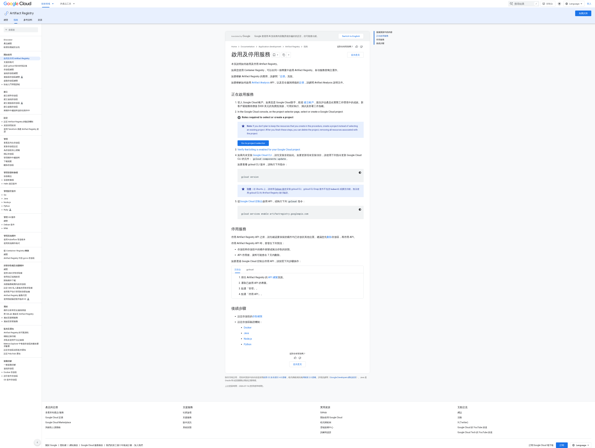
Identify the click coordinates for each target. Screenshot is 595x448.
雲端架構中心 (326, 427)
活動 (460, 417)
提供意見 (355, 54)
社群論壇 (187, 412)
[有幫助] (356, 46)
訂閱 (562, 445)
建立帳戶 (308, 102)
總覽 (6, 19)
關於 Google (51, 445)
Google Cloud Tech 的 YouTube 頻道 (475, 432)
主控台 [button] (237, 269)
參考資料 (28, 19)
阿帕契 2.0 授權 (309, 377)
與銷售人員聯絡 (53, 427)
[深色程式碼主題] (359, 172)
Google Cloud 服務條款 (92, 445)
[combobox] (523, 4)
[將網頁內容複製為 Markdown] (284, 55)
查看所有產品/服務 (54, 412)
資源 (40, 19)
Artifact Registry (22, 13)
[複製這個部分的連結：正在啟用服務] (257, 95)
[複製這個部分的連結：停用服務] (249, 229)
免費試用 (583, 13)
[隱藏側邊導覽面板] (37, 442)
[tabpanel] (297, 286)
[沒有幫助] (361, 46)
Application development (270, 46)
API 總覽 (273, 277)
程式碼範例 (325, 422)
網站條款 (73, 445)
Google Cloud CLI (262, 155)
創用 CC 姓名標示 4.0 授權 (274, 377)
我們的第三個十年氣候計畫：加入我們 (124, 445)
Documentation (248, 46)
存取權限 (257, 316)
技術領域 (45, 3)
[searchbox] (21, 29)
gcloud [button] (249, 269)
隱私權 (63, 445)
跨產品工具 (65, 3)
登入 (589, 3)
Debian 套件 (280, 189)
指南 (16, 19)
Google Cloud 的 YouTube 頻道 (472, 427)
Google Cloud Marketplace (58, 422)
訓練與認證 (325, 432)
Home (234, 46)
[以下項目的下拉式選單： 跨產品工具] (75, 3)
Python (247, 344)
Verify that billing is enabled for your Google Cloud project (269, 149)
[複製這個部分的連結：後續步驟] (249, 309)
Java (246, 333)
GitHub (323, 412)
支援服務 (187, 417)
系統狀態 (187, 427)
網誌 (460, 412)
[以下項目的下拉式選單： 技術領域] (53, 3)
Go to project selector (253, 143)
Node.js (248, 338)
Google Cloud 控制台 (251, 201)
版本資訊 (187, 422)
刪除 (329, 237)
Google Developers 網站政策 (343, 377)
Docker (247, 327)
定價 (282, 76)
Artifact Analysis (261, 82)
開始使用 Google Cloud (331, 417)
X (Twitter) (463, 422)
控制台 (549, 3)
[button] (20, 84)
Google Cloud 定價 (54, 417)
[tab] (237, 269)
